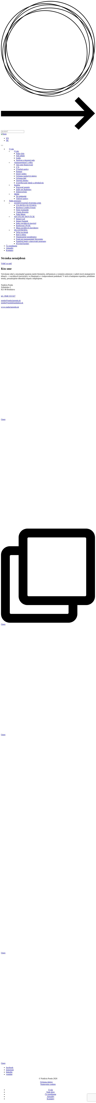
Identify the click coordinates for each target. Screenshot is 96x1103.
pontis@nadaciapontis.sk (11, 300)
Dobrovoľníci (21, 192)
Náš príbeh (20, 156)
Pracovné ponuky (23, 187)
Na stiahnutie (21, 196)
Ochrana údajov (46, 1082)
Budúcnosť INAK (23, 226)
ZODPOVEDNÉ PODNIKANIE (27, 203)
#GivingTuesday (22, 244)
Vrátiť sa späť (6, 263)
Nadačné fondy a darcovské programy (31, 241)
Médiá (16, 194)
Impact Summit (22, 221)
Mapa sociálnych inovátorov (27, 228)
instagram (10, 1070)
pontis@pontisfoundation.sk (12, 303)
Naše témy (50, 1092)
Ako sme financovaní (24, 165)
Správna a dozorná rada (25, 160)
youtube (9, 1074)
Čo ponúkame (11, 246)
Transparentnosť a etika (23, 162)
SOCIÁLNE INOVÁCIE (24, 216)
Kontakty (9, 250)
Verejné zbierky (22, 180)
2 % (17, 167)
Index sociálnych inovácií (26, 223)
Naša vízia (20, 153)
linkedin (9, 1072)
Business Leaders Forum (26, 207)
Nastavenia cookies (48, 1084)
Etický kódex (21, 174)
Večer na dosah (22, 232)
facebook (9, 1067)
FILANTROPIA (21, 230)
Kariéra (17, 185)
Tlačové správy (22, 198)
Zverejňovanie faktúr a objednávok (30, 183)
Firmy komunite (22, 210)
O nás (11, 149)
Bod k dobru (21, 235)
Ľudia (18, 158)
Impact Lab (20, 219)
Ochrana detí (21, 178)
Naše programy (15, 201)
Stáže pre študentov (23, 189)
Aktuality (9, 248)
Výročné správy (22, 169)
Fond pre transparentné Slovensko (29, 239)
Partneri (19, 171)
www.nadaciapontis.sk (10, 307)
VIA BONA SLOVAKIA (26, 205)
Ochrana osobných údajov (26, 176)
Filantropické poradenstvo (26, 237)
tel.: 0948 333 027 (8, 296)
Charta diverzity (22, 212)
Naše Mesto (20, 214)
